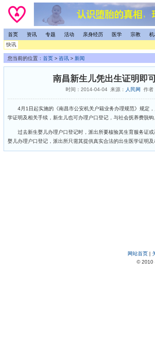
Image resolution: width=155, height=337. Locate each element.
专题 (50, 34)
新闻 (80, 58)
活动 (69, 34)
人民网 (133, 89)
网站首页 (138, 253)
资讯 (32, 34)
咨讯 (64, 58)
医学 (117, 34)
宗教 (135, 34)
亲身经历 (93, 34)
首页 (13, 34)
